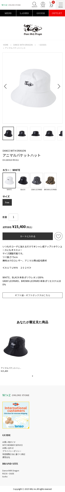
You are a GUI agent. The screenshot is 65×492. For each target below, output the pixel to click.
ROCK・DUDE (8, 473)
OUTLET (57, 13)
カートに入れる (27, 236)
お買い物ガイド (9, 442)
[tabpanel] (16, 350)
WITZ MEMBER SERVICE (12, 445)
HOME (5, 44)
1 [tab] (32, 376)
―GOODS (42, 44)
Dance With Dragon (10, 470)
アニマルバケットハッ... (11, 368)
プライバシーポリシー (11, 451)
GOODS (41, 13)
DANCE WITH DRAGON (23, 44)
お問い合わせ (8, 448)
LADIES (24, 13)
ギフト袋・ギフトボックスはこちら (32, 295)
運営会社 (6, 457)
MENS (8, 13)
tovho (5, 476)
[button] (6, 84)
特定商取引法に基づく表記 (13, 454)
